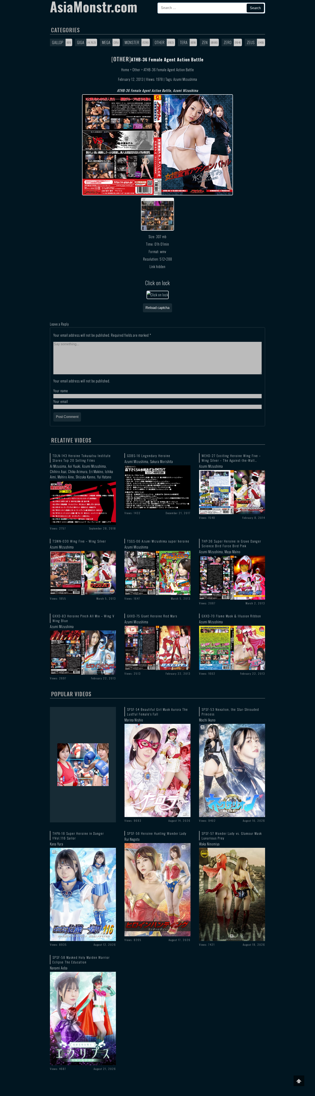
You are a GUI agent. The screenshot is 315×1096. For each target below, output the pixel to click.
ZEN (205, 42)
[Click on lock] (158, 295)
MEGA (106, 42)
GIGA (80, 42)
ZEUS (251, 42)
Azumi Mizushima (185, 79)
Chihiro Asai (58, 471)
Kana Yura (56, 844)
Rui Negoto (132, 839)
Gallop (57, 42)
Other (160, 42)
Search (255, 8)
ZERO (228, 42)
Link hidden (157, 266)
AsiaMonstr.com (94, 6)
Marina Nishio (133, 720)
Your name (60, 390)
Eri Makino (96, 471)
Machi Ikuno (207, 720)
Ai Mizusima (58, 466)
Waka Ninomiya (209, 844)
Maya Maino (232, 551)
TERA (184, 42)
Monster (132, 42)
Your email (60, 401)
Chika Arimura (77, 471)
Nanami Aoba (59, 968)
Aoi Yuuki (74, 466)
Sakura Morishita (161, 461)
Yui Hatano (104, 476)
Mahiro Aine (66, 476)
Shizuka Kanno (85, 476)
